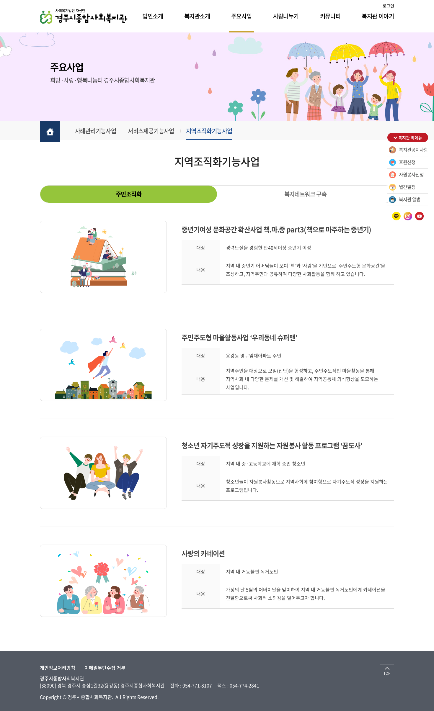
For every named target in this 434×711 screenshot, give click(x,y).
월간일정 (407, 186)
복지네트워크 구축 (305, 194)
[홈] (50, 131)
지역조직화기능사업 (209, 131)
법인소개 (152, 16)
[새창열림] (396, 216)
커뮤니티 (330, 16)
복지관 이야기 (378, 16)
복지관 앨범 (409, 199)
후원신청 (407, 162)
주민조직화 (128, 194)
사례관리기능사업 (95, 131)
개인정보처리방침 (57, 667)
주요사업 (241, 16)
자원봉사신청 (411, 174)
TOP (387, 673)
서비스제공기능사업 (151, 131)
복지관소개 (197, 16)
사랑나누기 (286, 16)
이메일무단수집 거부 (104, 667)
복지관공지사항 (413, 149)
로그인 (388, 6)
